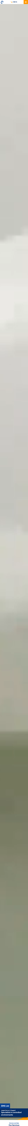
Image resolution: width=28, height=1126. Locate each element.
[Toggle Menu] (26, 2)
